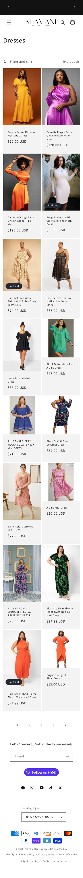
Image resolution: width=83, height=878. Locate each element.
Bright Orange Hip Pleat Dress (57, 676)
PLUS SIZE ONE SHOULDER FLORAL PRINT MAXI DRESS (19, 612)
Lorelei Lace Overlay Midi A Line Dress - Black (58, 301)
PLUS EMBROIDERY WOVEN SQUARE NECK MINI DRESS (21, 445)
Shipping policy (29, 861)
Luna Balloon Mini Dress (19, 380)
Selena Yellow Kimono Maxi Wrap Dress (21, 133)
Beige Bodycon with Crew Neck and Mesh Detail (59, 221)
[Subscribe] (68, 756)
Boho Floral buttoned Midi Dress (20, 528)
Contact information (55, 861)
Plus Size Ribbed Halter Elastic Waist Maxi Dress (22, 695)
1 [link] (18, 725)
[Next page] (65, 725)
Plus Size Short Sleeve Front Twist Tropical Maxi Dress (59, 612)
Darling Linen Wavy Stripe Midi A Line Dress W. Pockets (22, 301)
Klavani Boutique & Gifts (39, 848)
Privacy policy (46, 854)
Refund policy (26, 854)
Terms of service (68, 854)
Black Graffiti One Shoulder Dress (57, 443)
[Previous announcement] (8, 7)
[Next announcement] (75, 7)
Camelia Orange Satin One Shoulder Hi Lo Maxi (21, 221)
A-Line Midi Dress (57, 507)
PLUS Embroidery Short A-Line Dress (60, 366)
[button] (9, 22)
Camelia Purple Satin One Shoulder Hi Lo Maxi (59, 135)
